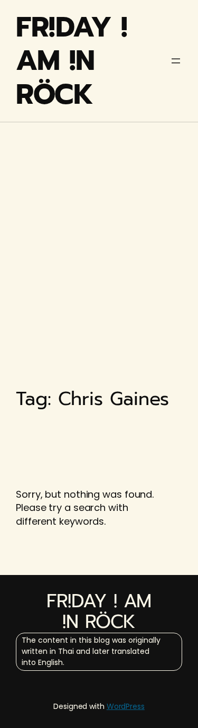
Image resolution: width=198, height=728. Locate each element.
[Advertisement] (99, 231)
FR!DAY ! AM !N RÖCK (71, 60)
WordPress (126, 706)
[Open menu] (175, 61)
